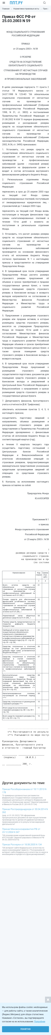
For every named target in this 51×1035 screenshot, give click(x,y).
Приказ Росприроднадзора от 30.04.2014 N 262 (25, 811)
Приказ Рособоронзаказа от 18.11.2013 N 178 (24, 791)
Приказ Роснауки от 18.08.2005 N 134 (22, 844)
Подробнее (39, 1021)
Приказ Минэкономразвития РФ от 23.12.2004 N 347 (21, 830)
